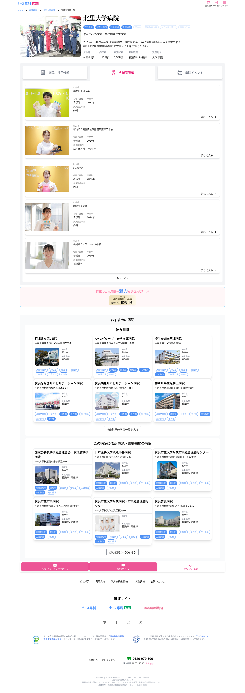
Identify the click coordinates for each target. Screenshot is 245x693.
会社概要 (85, 581)
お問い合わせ (158, 581)
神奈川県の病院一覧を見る (122, 429)
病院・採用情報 (59, 73)
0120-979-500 (143, 658)
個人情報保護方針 (120, 581)
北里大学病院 (49, 10)
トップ (20, 10)
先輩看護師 (126, 73)
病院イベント (194, 73)
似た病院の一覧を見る (122, 552)
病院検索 (33, 10)
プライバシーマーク (204, 636)
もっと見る (122, 277)
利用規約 (100, 581)
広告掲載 (140, 581)
